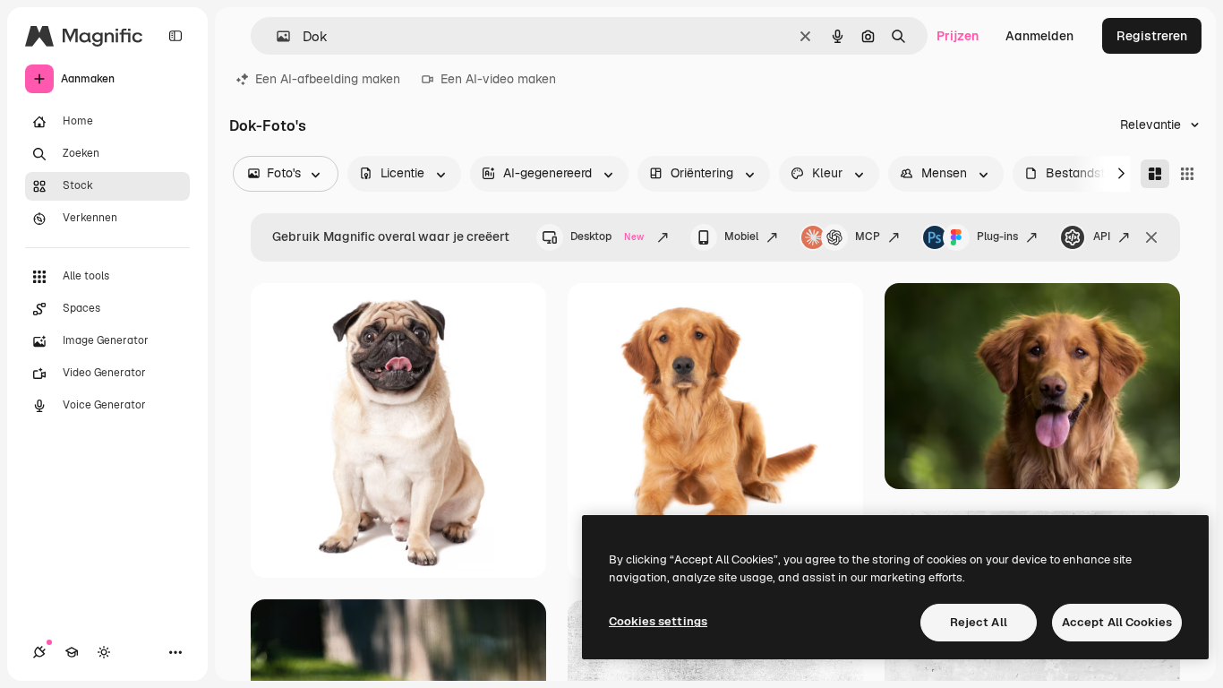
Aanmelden (1039, 36)
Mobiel (741, 236)
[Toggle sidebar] (175, 36)
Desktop (607, 236)
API (1101, 236)
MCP (867, 236)
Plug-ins (997, 236)
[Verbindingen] (39, 652)
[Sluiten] (1151, 237)
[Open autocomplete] (276, 36)
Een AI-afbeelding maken (327, 79)
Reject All (978, 622)
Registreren (1151, 36)
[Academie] (71, 652)
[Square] (1187, 173)
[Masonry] (1155, 173)
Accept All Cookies (1117, 622)
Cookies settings (658, 621)
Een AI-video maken (498, 79)
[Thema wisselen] (104, 652)
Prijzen (957, 36)
